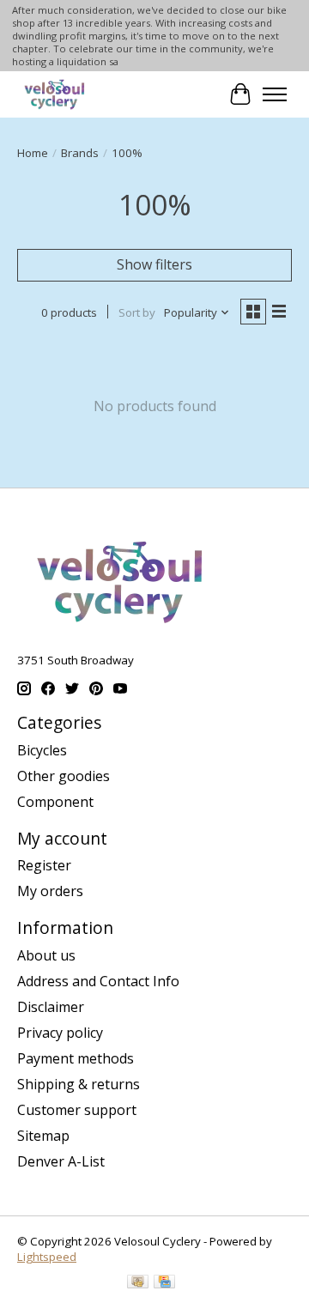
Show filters (154, 264)
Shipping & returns (78, 1084)
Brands (80, 153)
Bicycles (42, 750)
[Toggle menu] (275, 94)
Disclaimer (50, 1006)
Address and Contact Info (98, 981)
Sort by (136, 312)
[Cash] (137, 1283)
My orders (50, 891)
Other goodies (63, 776)
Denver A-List (61, 1161)
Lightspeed (46, 1256)
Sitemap (43, 1135)
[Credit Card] (164, 1283)
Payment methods (75, 1058)
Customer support (76, 1109)
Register (44, 865)
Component (55, 801)
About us (46, 955)
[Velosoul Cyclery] (55, 94)
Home (32, 153)
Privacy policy (60, 1032)
